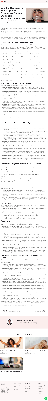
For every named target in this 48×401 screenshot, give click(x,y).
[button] (46, 1)
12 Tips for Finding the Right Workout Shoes (11, 371)
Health (9, 20)
